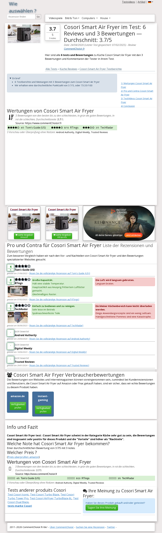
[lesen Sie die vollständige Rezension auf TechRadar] (56, 325)
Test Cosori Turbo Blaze (44, 494)
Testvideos (128, 2)
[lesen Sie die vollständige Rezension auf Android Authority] (59, 338)
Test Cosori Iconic (18, 494)
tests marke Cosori (20, 506)
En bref (16, 78)
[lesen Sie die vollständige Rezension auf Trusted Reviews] (59, 365)
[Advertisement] (138, 155)
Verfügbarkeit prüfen (18, 406)
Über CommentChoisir (62, 527)
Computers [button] (89, 18)
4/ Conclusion (128, 106)
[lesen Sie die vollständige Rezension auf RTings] (54, 299)
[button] (150, 2)
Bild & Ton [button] (71, 18)
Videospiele (55, 18)
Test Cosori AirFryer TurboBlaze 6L (51, 498)
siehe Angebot (25, 236)
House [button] (104, 18)
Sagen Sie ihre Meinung (102, 507)
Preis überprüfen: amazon (23, 457)
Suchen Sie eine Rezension (90, 527)
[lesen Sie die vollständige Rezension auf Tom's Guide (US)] (59, 273)
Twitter (111, 527)
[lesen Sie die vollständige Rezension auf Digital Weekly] (58, 351)
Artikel (141, 2)
